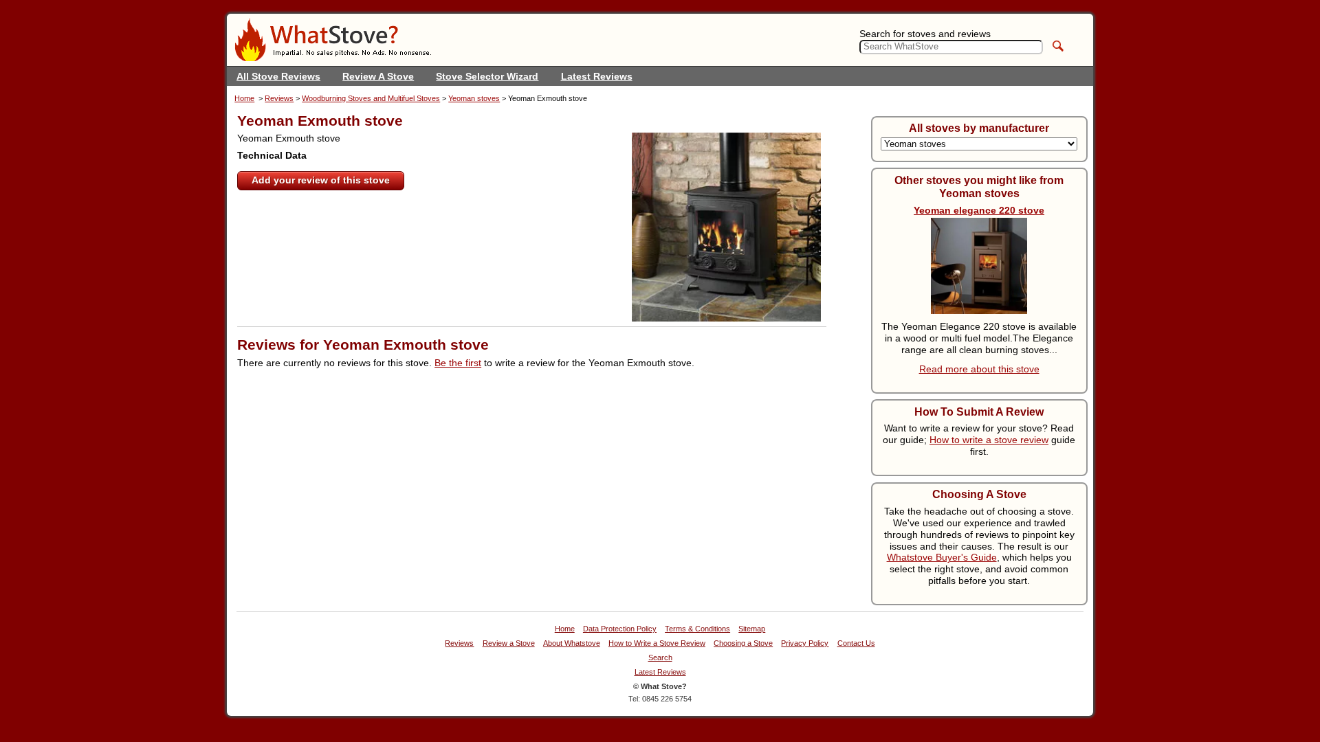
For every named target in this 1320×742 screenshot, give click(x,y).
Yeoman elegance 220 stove (979, 210)
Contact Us (856, 643)
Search (660, 658)
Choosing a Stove (743, 643)
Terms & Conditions (697, 629)
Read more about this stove (979, 368)
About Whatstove (571, 643)
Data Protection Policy (620, 629)
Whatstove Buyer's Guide (942, 557)
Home (244, 98)
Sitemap (751, 629)
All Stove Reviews (278, 76)
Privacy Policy (804, 643)
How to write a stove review (989, 439)
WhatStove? (332, 40)
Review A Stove (378, 76)
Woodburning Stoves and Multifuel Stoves (371, 98)
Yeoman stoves (474, 98)
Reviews (279, 98)
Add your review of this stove (321, 180)
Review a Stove (509, 643)
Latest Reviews (596, 76)
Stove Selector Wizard (487, 76)
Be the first (457, 362)
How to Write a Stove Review (656, 643)
